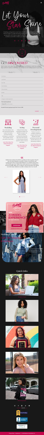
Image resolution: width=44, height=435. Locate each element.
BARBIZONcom (22, 408)
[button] (19, 196)
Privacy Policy (11, 433)
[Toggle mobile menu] (41, 3)
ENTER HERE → (21, 256)
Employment (17, 433)
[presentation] (5, 176)
